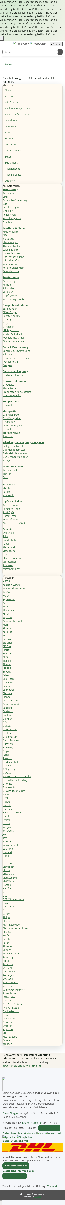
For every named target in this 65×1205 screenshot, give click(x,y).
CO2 (5, 235)
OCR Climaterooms (13, 899)
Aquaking (8, 617)
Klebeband (9, 547)
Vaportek (8, 1029)
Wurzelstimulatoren (14, 341)
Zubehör (10, 180)
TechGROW (9, 997)
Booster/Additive (12, 316)
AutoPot (7, 632)
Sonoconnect (10, 982)
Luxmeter (8, 429)
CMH (5, 196)
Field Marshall (10, 762)
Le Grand (8, 848)
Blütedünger (10, 312)
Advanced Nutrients (14, 588)
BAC (5, 635)
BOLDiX (7, 668)
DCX (5, 722)
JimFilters (8, 841)
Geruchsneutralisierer (15, 457)
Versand (52, 1186)
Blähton (7, 473)
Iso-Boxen (8, 238)
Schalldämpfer (11, 260)
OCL (5, 895)
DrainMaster (10, 736)
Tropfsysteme (10, 295)
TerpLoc (7, 1000)
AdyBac (7, 592)
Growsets (8, 405)
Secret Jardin (10, 975)
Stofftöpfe (8, 512)
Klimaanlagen (10, 242)
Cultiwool (8, 711)
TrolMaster (9, 1018)
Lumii (6, 856)
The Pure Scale (11, 1007)
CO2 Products (10, 700)
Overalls (7, 554)
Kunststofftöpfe (12, 508)
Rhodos (7, 950)
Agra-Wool (9, 599)
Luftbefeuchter (11, 249)
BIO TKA (7, 646)
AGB (7, 132)
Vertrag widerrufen (14, 1175)
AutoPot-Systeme (12, 281)
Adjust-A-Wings (11, 585)
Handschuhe (10, 540)
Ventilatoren (10, 264)
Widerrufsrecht (13, 150)
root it (6, 960)
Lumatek (7, 852)
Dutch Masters (11, 740)
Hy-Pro (6, 819)
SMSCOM (8, 978)
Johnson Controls (12, 845)
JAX (4, 834)
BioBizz (6, 650)
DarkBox (7, 718)
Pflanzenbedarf (13, 168)
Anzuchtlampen (11, 193)
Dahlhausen (9, 715)
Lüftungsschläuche (13, 257)
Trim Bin (7, 1015)
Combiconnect (11, 704)
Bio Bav (7, 639)
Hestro (6, 801)
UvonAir (7, 1025)
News (8, 90)
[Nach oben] (1, 1202)
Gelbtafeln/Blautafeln (15, 453)
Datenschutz (12, 126)
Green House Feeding (15, 780)
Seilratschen (10, 561)
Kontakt (9, 96)
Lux (4, 859)
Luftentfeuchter (11, 253)
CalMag (7, 319)
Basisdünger (10, 308)
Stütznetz (8, 565)
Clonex (6, 697)
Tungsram (8, 1022)
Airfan (6, 606)
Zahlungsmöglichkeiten (18, 108)
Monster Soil (10, 877)
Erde (5, 481)
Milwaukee (9, 874)
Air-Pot (6, 603)
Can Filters (9, 679)
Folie (5, 536)
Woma (6, 1040)
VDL (5, 1033)
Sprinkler (8, 291)
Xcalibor (7, 1044)
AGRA (6, 595)
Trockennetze (10, 361)
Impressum (11, 144)
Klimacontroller (11, 246)
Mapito (7, 488)
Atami (6, 624)
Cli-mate (7, 693)
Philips (6, 917)
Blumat (7, 664)
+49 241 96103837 (32, 1123)
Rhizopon (8, 946)
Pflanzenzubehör (12, 558)
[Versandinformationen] (32, 1147)
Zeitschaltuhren (12, 569)
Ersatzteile (8, 532)
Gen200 (7, 772)
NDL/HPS (8, 211)
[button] (19, 1170)
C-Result (7, 675)
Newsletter (11, 120)
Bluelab (7, 660)
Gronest (7, 783)
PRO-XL (7, 931)
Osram (6, 913)
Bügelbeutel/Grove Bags (16, 351)
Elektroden (9, 422)
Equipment (11, 162)
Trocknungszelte (12, 395)
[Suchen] (60, 52)
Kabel (6, 543)
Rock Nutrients (11, 953)
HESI (5, 798)
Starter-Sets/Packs (13, 334)
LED (5, 204)
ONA (5, 903)
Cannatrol (8, 689)
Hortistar (8, 809)
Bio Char (7, 642)
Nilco (5, 892)
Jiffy (5, 838)
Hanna (6, 794)
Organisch (8, 326)
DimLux (7, 733)
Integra (7, 827)
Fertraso (7, 758)
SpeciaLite (8, 986)
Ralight (6, 942)
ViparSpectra (10, 1036)
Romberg (8, 957)
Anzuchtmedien (11, 470)
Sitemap (9, 138)
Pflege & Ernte (13, 174)
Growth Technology (14, 791)
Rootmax (8, 964)
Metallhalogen (11, 207)
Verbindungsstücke (14, 267)
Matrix (6, 870)
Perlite (6, 491)
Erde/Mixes (9, 484)
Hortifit (7, 805)
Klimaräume (9, 388)
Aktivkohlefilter (11, 231)
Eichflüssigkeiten (12, 418)
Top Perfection (11, 1011)
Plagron (7, 921)
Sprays (6, 460)
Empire (7, 751)
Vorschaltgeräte (12, 218)
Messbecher (9, 551)
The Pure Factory (12, 1004)
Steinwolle (8, 495)
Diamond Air (10, 729)
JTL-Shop (37, 1196)
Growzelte (8, 384)
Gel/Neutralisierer (13, 375)
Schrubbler (9, 971)
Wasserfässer (10, 519)
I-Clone (6, 823)
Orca (5, 910)
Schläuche (8, 288)
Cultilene (8, 707)
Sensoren (8, 436)
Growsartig (9, 787)
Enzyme (7, 323)
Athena (7, 628)
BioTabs (7, 657)
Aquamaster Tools (13, 621)
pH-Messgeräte (11, 432)
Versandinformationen (18, 114)
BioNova (7, 653)
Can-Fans (8, 682)
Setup (8, 156)
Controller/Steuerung (15, 200)
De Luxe (7, 725)
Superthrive (9, 993)
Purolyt (7, 939)
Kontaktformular (49, 1128)
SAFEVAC (8, 968)
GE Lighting (9, 769)
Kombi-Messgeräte (13, 425)
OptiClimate (9, 906)
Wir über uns (12, 102)
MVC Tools (8, 881)
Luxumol (7, 863)
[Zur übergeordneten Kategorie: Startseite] (15, 64)
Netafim (7, 888)
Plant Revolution (12, 924)
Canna (6, 686)
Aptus (6, 613)
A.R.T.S (6, 581)
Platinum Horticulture (15, 928)
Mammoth (9, 866)
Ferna (6, 754)
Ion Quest (8, 830)
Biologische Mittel (13, 446)
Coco (5, 477)
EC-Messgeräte (11, 414)
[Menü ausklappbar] (6, 44)
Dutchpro (8, 744)
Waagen (7, 365)
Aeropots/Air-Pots (13, 505)
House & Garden (12, 812)
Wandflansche (11, 271)
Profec (6, 935)
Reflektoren (9, 214)
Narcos (7, 885)
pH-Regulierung (11, 330)
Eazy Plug (8, 747)
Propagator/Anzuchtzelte (17, 391)
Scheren (7, 354)
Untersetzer (9, 516)
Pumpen (7, 284)
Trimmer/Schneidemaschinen (19, 358)
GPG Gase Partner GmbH (17, 776)
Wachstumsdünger (13, 337)
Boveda (7, 671)
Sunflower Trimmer (14, 989)
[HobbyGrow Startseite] (29, 44)
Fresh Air (8, 765)
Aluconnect (9, 610)
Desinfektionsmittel (14, 449)
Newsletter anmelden (16, 1165)
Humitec (7, 816)
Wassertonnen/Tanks (15, 523)
